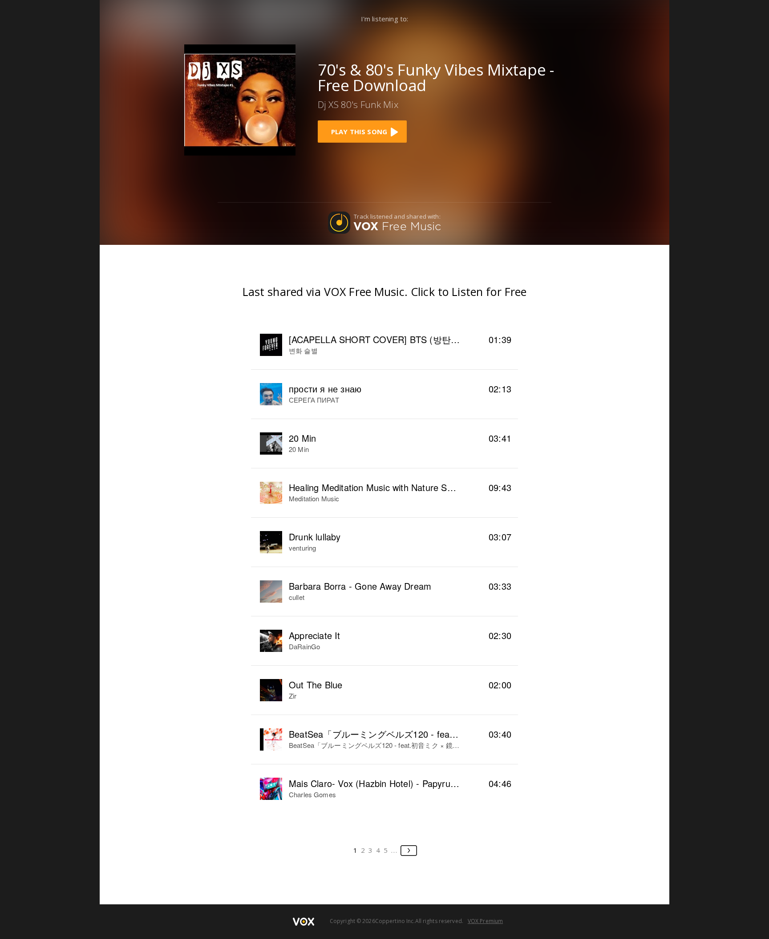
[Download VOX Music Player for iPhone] (239, 99)
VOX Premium (485, 921)
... (394, 850)
